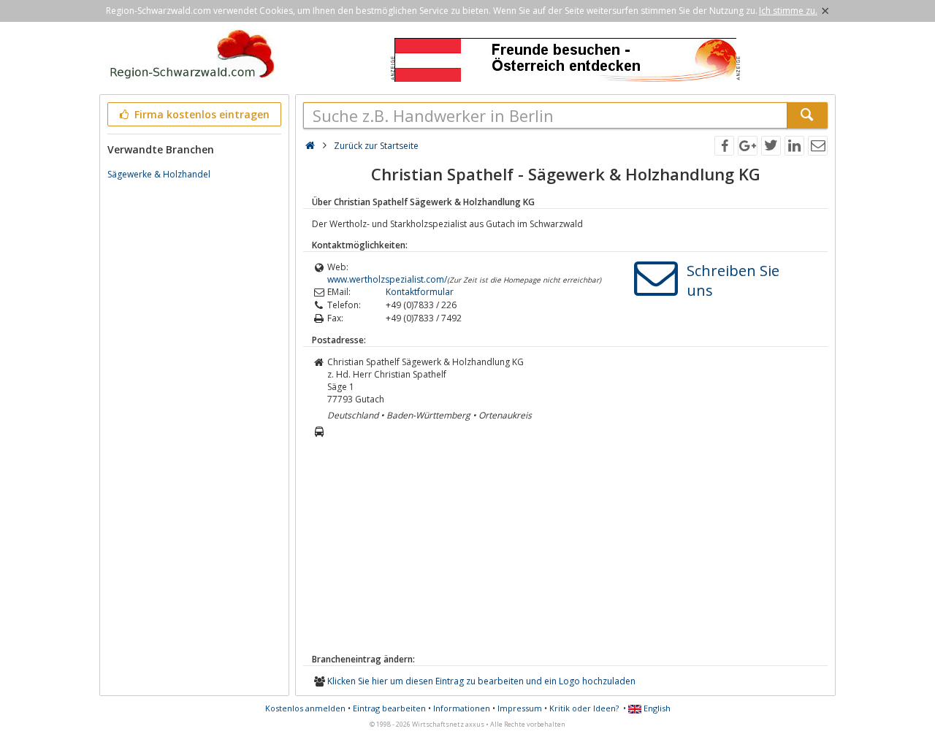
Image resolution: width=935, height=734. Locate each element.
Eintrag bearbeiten (389, 708)
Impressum (519, 708)
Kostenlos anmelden (305, 708)
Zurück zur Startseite (376, 145)
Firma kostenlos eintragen (200, 114)
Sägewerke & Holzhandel (158, 174)
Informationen (461, 708)
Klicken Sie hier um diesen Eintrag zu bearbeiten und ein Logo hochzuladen (481, 681)
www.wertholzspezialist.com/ (387, 279)
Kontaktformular (420, 292)
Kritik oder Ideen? (584, 708)
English (656, 708)
